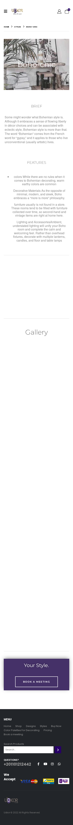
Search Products (14, 744)
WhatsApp (59, 764)
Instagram (52, 764)
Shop (18, 726)
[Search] (58, 749)
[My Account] (59, 11)
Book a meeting (13, 734)
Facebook (38, 764)
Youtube (45, 764)
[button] (7, 11)
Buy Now (56, 726)
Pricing (48, 730)
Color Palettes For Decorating (21, 730)
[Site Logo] (17, 11)
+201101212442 (17, 764)
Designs (31, 726)
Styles (43, 726)
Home (7, 726)
